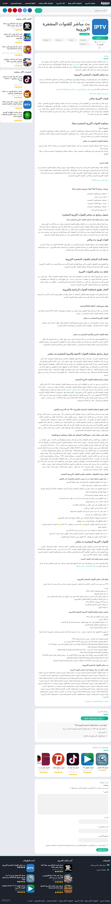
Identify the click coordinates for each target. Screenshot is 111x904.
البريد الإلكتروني (103, 827)
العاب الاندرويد (60, 3)
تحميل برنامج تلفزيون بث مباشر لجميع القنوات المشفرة (73, 89)
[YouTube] (15, 10)
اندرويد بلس (76, 64)
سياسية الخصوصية (16, 3)
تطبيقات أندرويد (79, 20)
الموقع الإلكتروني (103, 836)
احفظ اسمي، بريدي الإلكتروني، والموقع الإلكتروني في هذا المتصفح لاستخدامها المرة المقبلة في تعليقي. (75, 845)
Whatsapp (83, 44)
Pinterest (58, 40)
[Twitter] (25, 10)
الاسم (106, 817)
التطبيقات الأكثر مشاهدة (46, 3)
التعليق (105, 792)
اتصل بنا (5, 3)
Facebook (83, 40)
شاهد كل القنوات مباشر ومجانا (86, 566)
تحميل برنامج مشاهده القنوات (92, 718)
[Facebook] (30, 10)
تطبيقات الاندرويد (90, 3)
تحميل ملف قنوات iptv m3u (98, 94)
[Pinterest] (10, 10)
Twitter (71, 40)
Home (88, 20)
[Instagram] (20, 10)
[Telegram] (5, 10)
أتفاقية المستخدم (30, 3)
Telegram (46, 40)
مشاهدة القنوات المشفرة (74, 390)
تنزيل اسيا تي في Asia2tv (100, 180)
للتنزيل (98, 38)
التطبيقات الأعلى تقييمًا (75, 3)
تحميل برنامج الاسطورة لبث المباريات (96, 701)
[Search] (38, 10)
